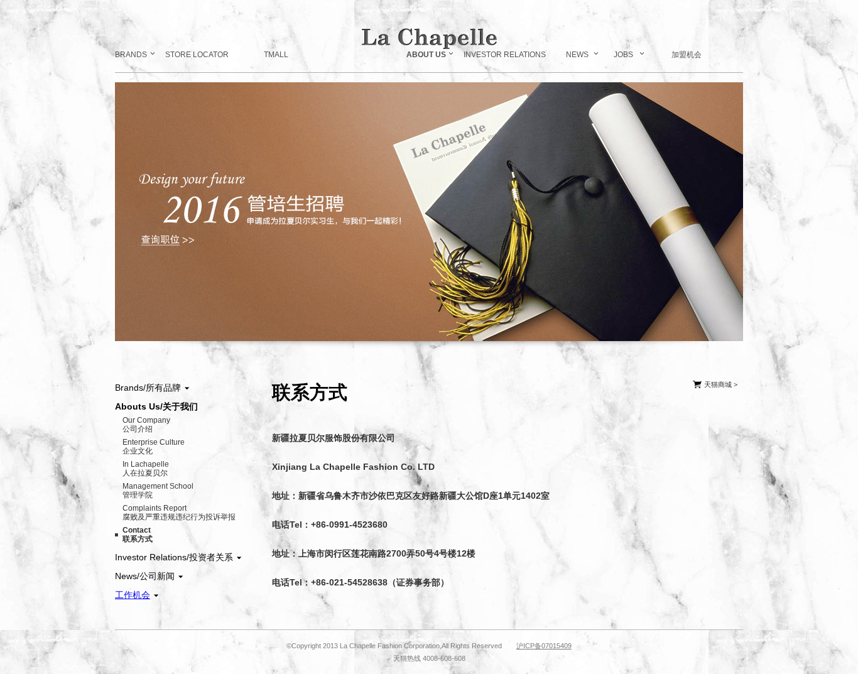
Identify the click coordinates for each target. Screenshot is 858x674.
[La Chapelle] (429, 38)
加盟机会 (686, 54)
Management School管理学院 (157, 490)
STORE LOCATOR (197, 54)
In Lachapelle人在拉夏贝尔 (145, 468)
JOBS (623, 54)
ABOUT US (426, 54)
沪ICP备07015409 (544, 646)
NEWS (577, 54)
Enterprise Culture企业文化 (153, 446)
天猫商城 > (719, 384)
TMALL (276, 54)
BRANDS (131, 54)
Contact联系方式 (137, 534)
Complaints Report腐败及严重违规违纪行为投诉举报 (179, 512)
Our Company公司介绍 (146, 424)
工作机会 (132, 595)
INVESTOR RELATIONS (505, 54)
